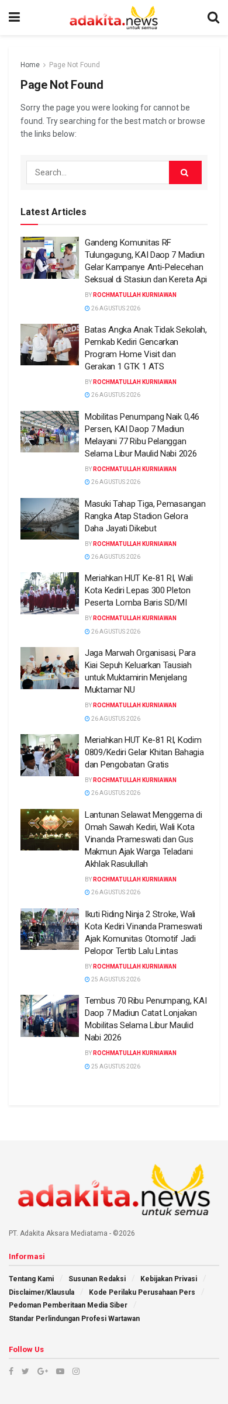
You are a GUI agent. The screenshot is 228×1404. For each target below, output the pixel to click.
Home (30, 65)
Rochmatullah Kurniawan (135, 295)
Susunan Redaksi (97, 1279)
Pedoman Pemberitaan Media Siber (68, 1305)
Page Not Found (74, 65)
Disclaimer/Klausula (41, 1292)
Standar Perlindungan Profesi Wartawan (74, 1319)
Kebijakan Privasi (168, 1279)
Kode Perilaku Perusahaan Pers (142, 1292)
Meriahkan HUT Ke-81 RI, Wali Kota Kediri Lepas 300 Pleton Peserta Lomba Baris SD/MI (139, 590)
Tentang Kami (31, 1279)
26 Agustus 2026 (115, 308)
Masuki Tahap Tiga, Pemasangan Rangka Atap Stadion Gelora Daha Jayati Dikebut (145, 516)
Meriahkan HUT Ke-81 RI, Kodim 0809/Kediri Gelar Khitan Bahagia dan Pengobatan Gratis (144, 752)
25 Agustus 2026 (115, 979)
